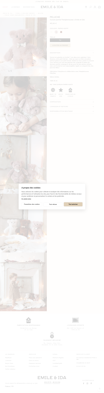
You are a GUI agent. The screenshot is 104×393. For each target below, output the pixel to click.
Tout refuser (53, 204)
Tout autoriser (73, 204)
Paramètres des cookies (32, 204)
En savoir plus (26, 199)
